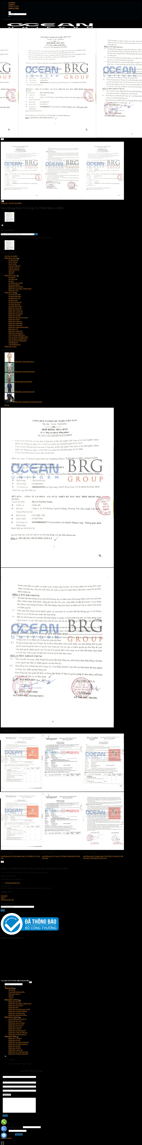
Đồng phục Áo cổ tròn (16, 287)
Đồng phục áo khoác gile (17, 1013)
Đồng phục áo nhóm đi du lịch (18, 1044)
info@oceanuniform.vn (12, 883)
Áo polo (11, 281)
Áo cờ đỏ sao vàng (15, 294)
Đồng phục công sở (11, 258)
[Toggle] (18, 258)
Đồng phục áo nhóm (15, 1038)
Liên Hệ (11, 996)
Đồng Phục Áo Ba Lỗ (15, 310)
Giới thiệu (12, 990)
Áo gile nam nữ (13, 260)
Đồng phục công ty (11, 275)
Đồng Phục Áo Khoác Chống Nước (20, 288)
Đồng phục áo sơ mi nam (17, 1023)
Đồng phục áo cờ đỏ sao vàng (18, 1052)
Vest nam (12, 271)
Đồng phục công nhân (16, 313)
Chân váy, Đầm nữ (14, 266)
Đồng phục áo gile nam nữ (17, 1030)
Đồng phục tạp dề (14, 1046)
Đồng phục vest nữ (15, 1028)
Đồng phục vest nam (15, 1027)
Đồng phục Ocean (11, 346)
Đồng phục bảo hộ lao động (18, 1015)
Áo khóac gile (13, 279)
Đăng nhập (19, 1134)
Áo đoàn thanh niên (15, 296)
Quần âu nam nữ (14, 270)
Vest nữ (11, 273)
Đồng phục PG (13, 329)
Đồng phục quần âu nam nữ (17, 1034)
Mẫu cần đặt (7, 1093)
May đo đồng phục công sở (17, 1019)
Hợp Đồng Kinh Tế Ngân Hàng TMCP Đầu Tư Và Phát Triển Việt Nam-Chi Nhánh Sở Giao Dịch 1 (103, 857)
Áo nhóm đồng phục (15, 306)
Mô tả (7, 405)
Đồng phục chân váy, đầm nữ (18, 1032)
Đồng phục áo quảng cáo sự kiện (19, 1009)
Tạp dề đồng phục (15, 344)
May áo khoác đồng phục (17, 335)
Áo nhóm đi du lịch (14, 304)
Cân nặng (6, 1088)
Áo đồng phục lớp (14, 298)
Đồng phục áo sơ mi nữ (16, 1025)
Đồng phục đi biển (15, 315)
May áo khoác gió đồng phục (18, 339)
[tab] (59, 405)
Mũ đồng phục (13, 342)
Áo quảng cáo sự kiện (16, 283)
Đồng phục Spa (13, 290)
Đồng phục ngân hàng (16, 323)
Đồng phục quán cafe (15, 331)
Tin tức (11, 998)
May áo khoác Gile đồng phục (18, 337)
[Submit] (9, 16)
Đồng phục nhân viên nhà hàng (18, 327)
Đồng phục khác (10, 292)
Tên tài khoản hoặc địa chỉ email (12, 1127)
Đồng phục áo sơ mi (15, 1021)
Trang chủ (4, 203)
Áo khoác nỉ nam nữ (15, 302)
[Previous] (1, 139)
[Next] (3, 139)
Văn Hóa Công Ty (14, 994)
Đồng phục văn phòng (16, 333)
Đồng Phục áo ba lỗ (15, 308)
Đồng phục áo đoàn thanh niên (18, 1054)
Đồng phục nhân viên (15, 325)
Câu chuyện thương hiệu (17, 992)
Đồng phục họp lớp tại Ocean (18, 317)
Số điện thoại (7, 1080)
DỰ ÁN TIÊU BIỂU (15, 203)
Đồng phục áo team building (18, 1011)
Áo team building (14, 285)
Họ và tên (6, 1075)
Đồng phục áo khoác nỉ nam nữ (19, 1042)
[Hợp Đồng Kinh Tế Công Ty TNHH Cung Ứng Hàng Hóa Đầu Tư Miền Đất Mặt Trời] (9, 221)
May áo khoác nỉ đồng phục (18, 341)
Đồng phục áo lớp (14, 1040)
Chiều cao (6, 1084)
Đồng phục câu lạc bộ (16, 312)
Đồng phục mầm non (15, 321)
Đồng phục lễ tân (14, 319)
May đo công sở (14, 268)
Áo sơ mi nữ (13, 264)
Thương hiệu (9, 988)
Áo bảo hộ (12, 277)
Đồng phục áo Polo (15, 1001)
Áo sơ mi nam (13, 262)
